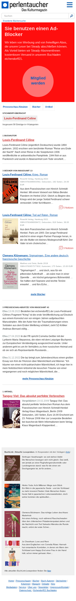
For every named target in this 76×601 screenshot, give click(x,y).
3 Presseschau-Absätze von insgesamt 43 (26, 307)
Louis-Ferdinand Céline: (25, 174)
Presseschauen (23, 581)
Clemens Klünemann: (36, 257)
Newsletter (43, 587)
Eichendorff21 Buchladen (45, 590)
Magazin (36, 584)
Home (11, 581)
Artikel (49, 107)
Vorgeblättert (29, 400)
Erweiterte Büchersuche (14, 21)
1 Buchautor (10, 136)
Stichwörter (61, 581)
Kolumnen (25, 584)
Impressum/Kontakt (59, 587)
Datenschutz (25, 590)
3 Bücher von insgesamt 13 (18, 171)
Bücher (36, 107)
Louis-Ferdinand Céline (18, 140)
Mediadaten (11, 587)
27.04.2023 (14, 336)
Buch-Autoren (47, 581)
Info (68, 452)
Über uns (32, 587)
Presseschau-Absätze (15, 107)
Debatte (45, 584)
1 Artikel (8, 392)
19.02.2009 (43, 400)
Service (22, 587)
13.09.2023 (14, 311)
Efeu (5, 311)
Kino (53, 584)
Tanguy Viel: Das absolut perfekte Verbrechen (34, 396)
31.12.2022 (14, 357)
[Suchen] (71, 16)
